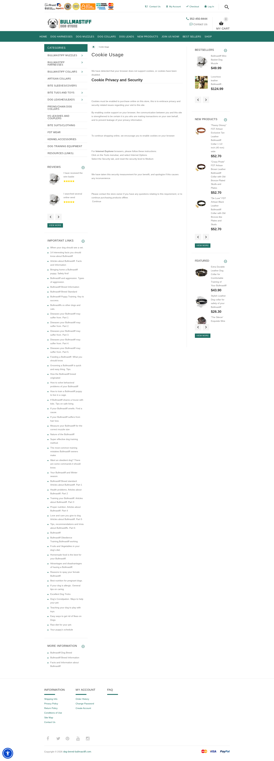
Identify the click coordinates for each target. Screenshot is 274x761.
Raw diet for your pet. (61, 624)
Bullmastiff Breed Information (64, 287)
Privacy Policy (51, 703)
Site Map (48, 717)
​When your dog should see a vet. (66, 247)
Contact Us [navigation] (154, 6)
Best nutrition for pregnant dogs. (66, 580)
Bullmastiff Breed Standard (63, 291)
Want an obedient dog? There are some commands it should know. (65, 464)
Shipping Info (50, 699)
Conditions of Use (53, 712)
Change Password (85, 703)
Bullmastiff (55, 532)
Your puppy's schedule (61, 629)
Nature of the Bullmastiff (62, 434)
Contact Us (200, 24)
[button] (226, 7)
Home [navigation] (93, 47)
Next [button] (58, 217)
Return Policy (51, 708)
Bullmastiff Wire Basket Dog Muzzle (218, 60)
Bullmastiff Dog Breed (61, 652)
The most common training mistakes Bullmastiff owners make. (64, 452)
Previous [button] (50, 217)
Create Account (83, 708)
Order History (82, 699)
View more (55, 225)
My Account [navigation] (175, 6)
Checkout (194, 6)
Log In (211, 6)
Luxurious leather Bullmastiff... (217, 80)
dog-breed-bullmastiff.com (77, 751)
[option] (65, 181)
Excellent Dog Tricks (60, 594)
